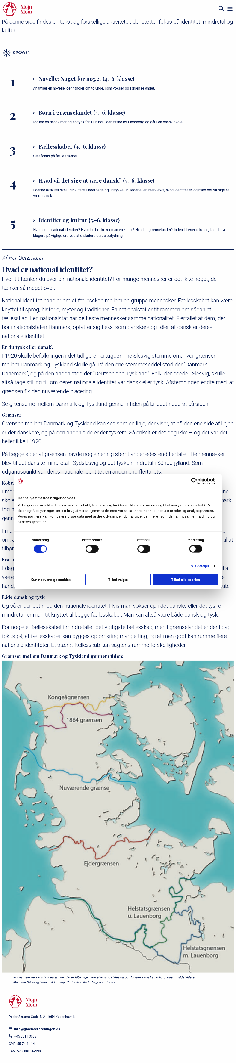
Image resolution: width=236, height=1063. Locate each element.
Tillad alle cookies (185, 580)
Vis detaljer (200, 566)
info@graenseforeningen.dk (36, 1029)
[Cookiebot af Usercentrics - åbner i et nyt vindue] (198, 480)
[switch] (92, 548)
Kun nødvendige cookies (51, 580)
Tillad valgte (118, 580)
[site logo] (52, 8)
